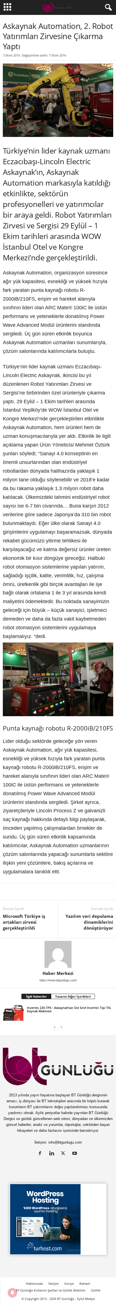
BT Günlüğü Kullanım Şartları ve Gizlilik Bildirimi (50, 1290)
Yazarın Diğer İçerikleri (73, 996)
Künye (69, 1283)
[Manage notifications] (12, 1292)
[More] (99, 891)
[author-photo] (58, 954)
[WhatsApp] (73, 891)
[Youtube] (75, 1154)
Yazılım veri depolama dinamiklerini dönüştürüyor (89, 922)
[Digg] (60, 891)
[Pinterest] (47, 891)
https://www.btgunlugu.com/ (58, 980)
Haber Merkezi (58, 973)
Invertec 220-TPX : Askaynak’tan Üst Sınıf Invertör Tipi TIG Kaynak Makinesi (69, 1009)
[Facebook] (34, 891)
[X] (21, 891)
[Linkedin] (8, 891)
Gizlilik (96, 1290)
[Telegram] (86, 891)
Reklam (84, 1283)
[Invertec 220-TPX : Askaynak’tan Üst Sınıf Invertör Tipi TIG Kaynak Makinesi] (13, 1013)
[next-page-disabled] (61, 1027)
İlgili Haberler (36, 996)
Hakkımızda (34, 1283)
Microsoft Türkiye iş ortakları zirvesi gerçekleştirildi (24, 922)
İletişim (53, 1283)
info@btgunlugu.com (65, 1142)
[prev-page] (54, 1027)
